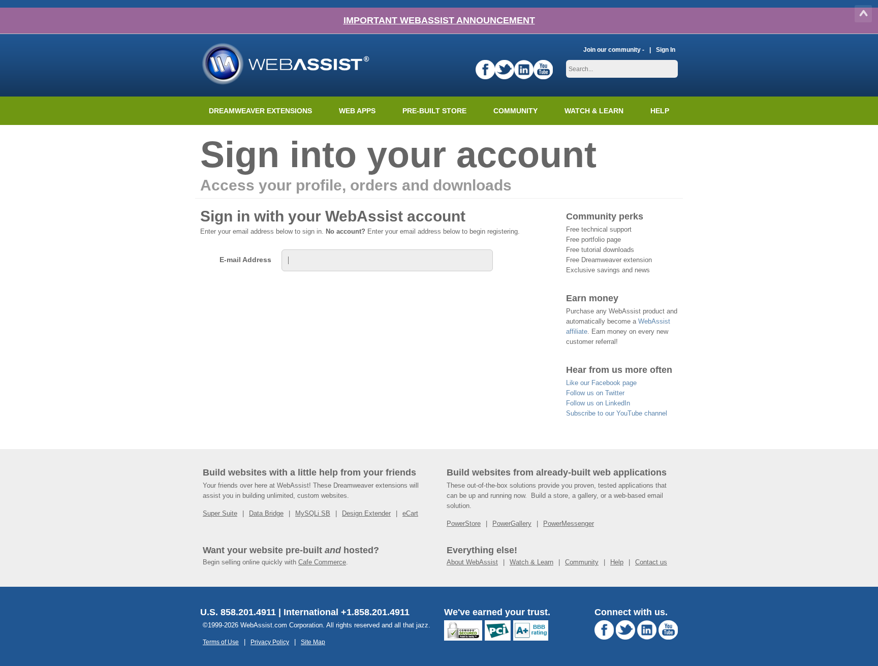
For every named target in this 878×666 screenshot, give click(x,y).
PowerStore (464, 523)
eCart (410, 513)
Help (616, 562)
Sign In (665, 49)
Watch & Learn (594, 111)
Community (515, 111)
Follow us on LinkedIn (598, 403)
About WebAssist (472, 562)
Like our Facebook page (601, 383)
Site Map (313, 642)
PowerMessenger (568, 523)
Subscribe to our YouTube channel (616, 413)
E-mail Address (245, 260)
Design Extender (366, 513)
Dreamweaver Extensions (260, 111)
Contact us (651, 562)
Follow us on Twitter (595, 393)
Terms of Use (221, 642)
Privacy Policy (269, 642)
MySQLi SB (312, 513)
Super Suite (220, 513)
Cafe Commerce (322, 562)
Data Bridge (266, 513)
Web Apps (357, 111)
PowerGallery (511, 523)
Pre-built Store (434, 111)
